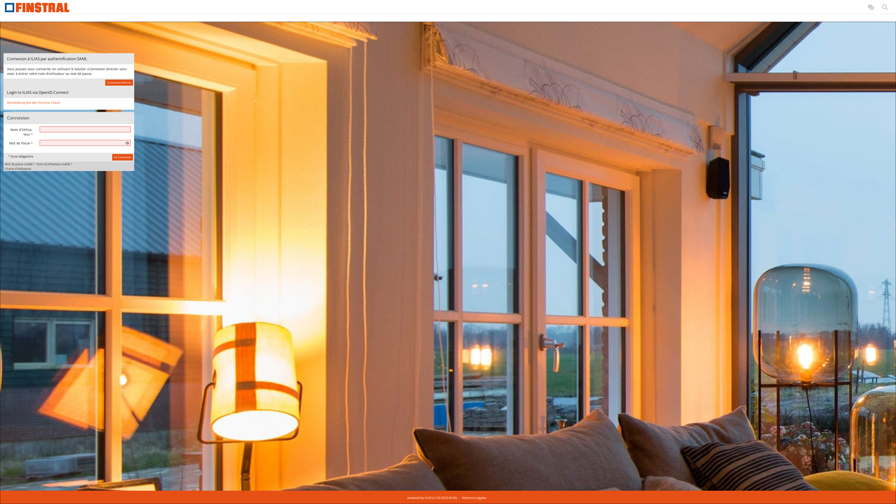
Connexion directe (119, 82)
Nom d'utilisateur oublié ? (54, 164)
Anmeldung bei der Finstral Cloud (33, 102)
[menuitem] (871, 7)
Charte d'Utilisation (18, 169)
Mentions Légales (474, 498)
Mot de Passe (21, 143)
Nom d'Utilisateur (21, 131)
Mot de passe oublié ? (20, 164)
